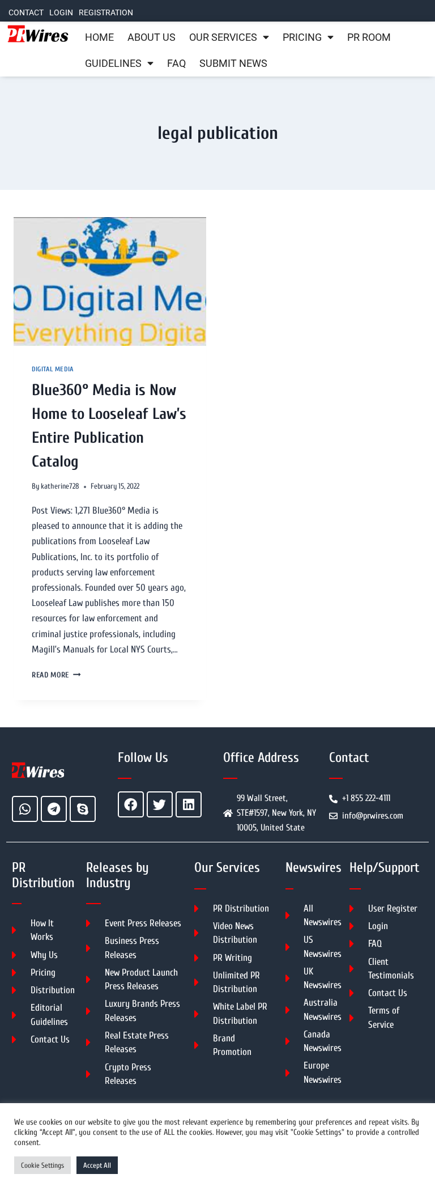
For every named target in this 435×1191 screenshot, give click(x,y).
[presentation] (110, 281)
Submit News (233, 63)
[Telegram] (54, 809)
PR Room (369, 37)
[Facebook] (131, 804)
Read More (56, 675)
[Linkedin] (189, 804)
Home (99, 37)
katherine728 (60, 486)
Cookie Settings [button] (42, 1165)
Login (61, 13)
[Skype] (83, 809)
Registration (106, 13)
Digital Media (53, 369)
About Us (151, 37)
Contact (26, 13)
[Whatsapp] (25, 809)
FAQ (176, 63)
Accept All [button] (97, 1165)
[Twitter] (160, 804)
